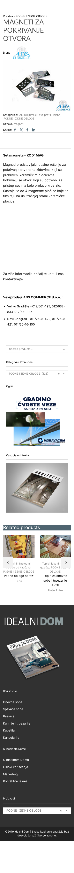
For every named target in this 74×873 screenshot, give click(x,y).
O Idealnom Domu (16, 760)
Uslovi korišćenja (15, 767)
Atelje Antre (55, 590)
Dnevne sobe (12, 702)
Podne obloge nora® (19, 576)
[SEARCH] (64, 348)
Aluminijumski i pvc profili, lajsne (39, 114)
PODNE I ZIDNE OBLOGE (31, 16)
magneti (19, 123)
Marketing (10, 774)
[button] (8, 562)
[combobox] (37, 373)
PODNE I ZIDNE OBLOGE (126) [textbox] (34, 373)
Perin (18, 581)
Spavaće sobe (13, 709)
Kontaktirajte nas (15, 781)
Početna (8, 16)
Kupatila (9, 730)
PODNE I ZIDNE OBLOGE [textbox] (34, 810)
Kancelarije (11, 738)
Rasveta (8, 716)
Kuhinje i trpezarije (16, 723)
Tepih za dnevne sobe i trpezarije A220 (55, 580)
